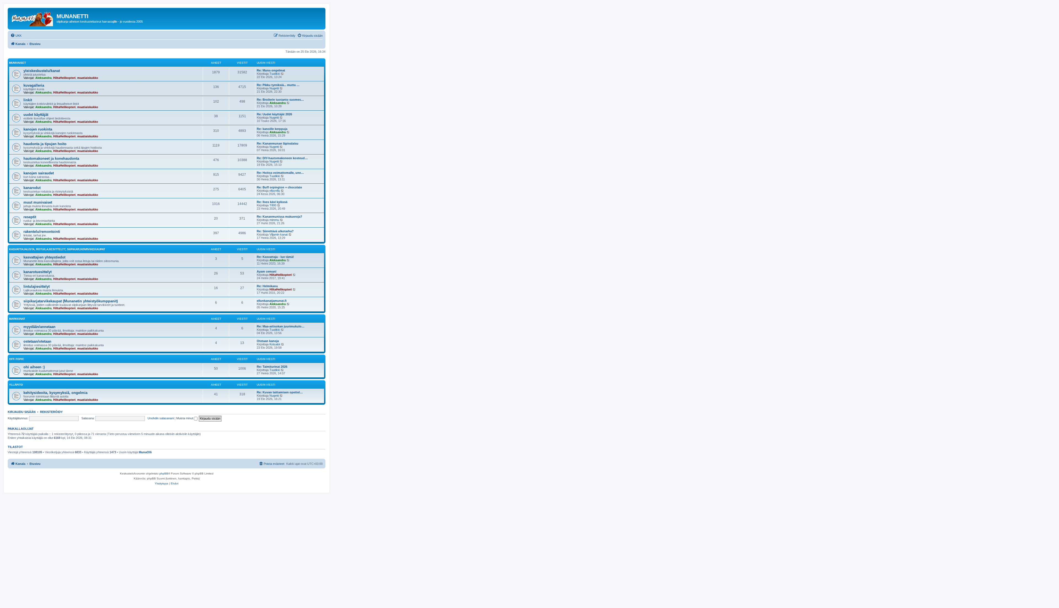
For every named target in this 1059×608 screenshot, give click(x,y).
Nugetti (274, 88)
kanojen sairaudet (38, 173)
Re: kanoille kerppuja (272, 128)
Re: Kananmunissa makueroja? (279, 216)
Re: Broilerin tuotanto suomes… (280, 99)
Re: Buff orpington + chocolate (279, 187)
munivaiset (17, 62)
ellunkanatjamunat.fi (272, 300)
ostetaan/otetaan (37, 341)
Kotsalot (274, 344)
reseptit (29, 217)
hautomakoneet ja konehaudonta (51, 158)
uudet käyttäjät (35, 115)
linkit (27, 100)
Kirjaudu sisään (22, 412)
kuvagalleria (33, 85)
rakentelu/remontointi (41, 232)
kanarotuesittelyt (37, 272)
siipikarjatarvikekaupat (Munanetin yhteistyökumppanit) (70, 301)
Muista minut (185, 418)
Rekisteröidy (51, 412)
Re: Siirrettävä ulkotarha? (275, 231)
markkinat (17, 318)
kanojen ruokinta (37, 129)
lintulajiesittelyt (36, 286)
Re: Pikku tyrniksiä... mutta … (278, 85)
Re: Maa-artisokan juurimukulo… (280, 326)
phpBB (163, 473)
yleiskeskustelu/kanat (41, 71)
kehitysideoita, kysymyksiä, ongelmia (55, 393)
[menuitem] (16, 35)
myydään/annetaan (39, 327)
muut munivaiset (37, 202)
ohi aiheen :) (34, 367)
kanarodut (32, 188)
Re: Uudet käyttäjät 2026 (274, 114)
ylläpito (16, 384)
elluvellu (274, 190)
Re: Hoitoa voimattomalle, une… (280, 172)
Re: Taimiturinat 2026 (272, 366)
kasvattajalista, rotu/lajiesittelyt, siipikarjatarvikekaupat (57, 249)
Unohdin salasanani (161, 418)
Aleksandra (43, 77)
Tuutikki (274, 73)
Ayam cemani (266, 271)
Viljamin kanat (278, 234)
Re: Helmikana (267, 286)
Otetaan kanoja (268, 341)
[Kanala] (33, 18)
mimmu (274, 220)
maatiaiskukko (87, 77)
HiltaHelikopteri (64, 77)
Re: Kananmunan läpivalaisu (277, 143)
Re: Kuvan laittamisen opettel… (280, 392)
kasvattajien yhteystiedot (44, 257)
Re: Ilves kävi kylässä (272, 202)
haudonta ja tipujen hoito (44, 144)
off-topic (16, 359)
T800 (272, 205)
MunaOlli (145, 452)
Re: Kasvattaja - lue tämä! (275, 256)
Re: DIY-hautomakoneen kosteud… (282, 158)
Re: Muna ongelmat (271, 70)
